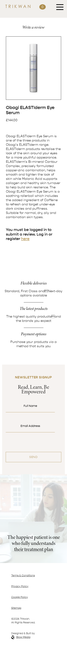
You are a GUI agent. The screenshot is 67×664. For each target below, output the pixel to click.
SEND (33, 457)
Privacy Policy (19, 586)
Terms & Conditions (23, 575)
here (25, 238)
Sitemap (16, 608)
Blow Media (23, 637)
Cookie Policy (19, 597)
